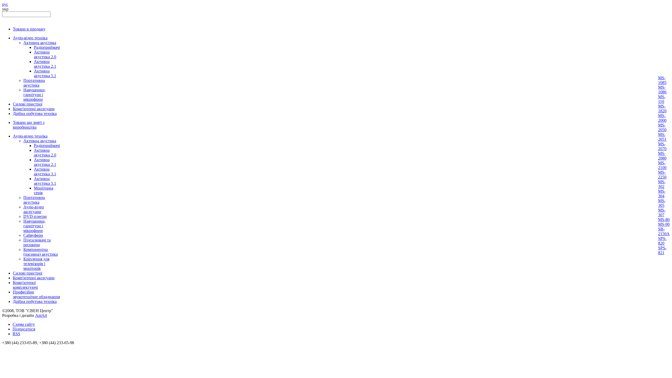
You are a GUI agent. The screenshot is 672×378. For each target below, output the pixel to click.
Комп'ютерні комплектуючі (25, 285)
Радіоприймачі (47, 47)
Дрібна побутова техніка (35, 113)
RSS (16, 334)
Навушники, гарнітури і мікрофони (34, 95)
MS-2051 (662, 136)
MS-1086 (662, 89)
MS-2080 (662, 155)
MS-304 (661, 193)
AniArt (41, 315)
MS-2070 (662, 146)
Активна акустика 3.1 (45, 171)
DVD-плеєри (35, 216)
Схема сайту (24, 324)
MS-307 (661, 212)
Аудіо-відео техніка (30, 38)
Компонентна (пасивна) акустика (40, 251)
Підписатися (24, 329)
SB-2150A (664, 231)
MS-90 (664, 224)
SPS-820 (662, 240)
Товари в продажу (29, 29)
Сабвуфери (33, 235)
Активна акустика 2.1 (45, 64)
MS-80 (664, 219)
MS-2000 (662, 118)
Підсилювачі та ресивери (37, 242)
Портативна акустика (34, 82)
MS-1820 (662, 108)
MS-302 (661, 184)
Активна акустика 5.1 (45, 73)
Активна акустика (39, 42)
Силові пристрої (27, 104)
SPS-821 (662, 250)
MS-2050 (662, 127)
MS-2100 (662, 165)
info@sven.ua (13, 347)
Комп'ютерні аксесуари (34, 109)
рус (5, 4)
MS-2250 (662, 174)
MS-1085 (662, 80)
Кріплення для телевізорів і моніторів (36, 264)
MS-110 (661, 99)
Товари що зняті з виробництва (28, 124)
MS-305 (661, 203)
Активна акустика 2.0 (45, 54)
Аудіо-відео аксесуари (33, 209)
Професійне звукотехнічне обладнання (36, 294)
